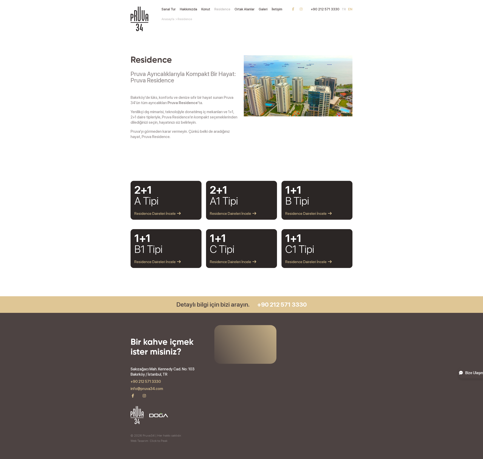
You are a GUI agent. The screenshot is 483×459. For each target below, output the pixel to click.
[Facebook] (293, 9)
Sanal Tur (169, 9)
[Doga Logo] (158, 415)
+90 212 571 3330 (325, 9)
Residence (222, 9)
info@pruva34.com (147, 388)
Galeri (263, 9)
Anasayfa (168, 19)
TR (344, 9)
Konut (205, 9)
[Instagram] (301, 9)
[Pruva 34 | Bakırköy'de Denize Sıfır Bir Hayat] (139, 30)
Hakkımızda (188, 9)
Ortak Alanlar (245, 9)
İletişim (277, 9)
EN (350, 9)
